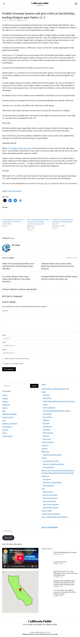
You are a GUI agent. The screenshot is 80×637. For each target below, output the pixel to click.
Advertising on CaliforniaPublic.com (55, 389)
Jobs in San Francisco (51, 504)
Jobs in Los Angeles (50, 495)
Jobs (43, 488)
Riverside (46, 423)
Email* (4, 342)
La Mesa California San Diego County (57, 411)
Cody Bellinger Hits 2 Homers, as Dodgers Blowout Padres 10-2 (13, 221)
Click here (47, 183)
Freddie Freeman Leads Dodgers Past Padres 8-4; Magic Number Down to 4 (62, 222)
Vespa (4, 433)
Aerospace (47, 479)
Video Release (7, 436)
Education (45, 451)
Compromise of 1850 (51, 461)
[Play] (5, 566)
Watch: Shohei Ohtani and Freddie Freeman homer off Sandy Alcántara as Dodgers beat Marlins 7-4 (38, 223)
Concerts (45, 445)
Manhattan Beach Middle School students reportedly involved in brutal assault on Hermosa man (64, 582)
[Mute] (32, 566)
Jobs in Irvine (48, 492)
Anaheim (46, 395)
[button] (20, 590)
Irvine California (49, 407)
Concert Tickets (48, 442)
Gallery (5, 408)
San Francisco (48, 433)
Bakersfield (47, 398)
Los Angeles (47, 417)
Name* (4, 335)
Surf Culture (7, 426)
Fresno (45, 404)
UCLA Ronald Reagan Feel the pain (65, 552)
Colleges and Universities (52, 455)
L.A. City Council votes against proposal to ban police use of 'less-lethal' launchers (65, 592)
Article (4, 395)
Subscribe (8, 538)
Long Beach (47, 414)
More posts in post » (72, 257)
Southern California (9, 423)
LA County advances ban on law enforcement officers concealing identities (16, 279)
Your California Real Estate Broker (54, 517)
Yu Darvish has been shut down (20, 148)
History (44, 458)
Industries (45, 476)
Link (3, 411)
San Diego (46, 429)
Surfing (5, 430)
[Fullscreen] (36, 566)
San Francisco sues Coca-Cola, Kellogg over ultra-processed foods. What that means (65, 573)
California (6, 404)
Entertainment (48, 485)
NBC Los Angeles (14, 191)
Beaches (5, 398)
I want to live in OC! (60, 562)
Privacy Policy (47, 510)
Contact (45, 448)
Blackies (5, 401)
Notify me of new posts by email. (14, 363)
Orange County (8, 417)
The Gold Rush (48, 467)
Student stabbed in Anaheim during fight (19, 289)
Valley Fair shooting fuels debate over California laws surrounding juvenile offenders (18, 266)
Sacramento (47, 426)
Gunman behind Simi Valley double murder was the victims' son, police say (59, 277)
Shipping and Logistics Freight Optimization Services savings (40, 634)
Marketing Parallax (9, 414)
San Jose (46, 436)
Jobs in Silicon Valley (50, 507)
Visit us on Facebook (50, 527)
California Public (40, 3)
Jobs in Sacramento (50, 498)
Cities (44, 392)
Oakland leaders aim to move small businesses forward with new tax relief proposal (57, 266)
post (4, 420)
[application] (20, 558)
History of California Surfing (53, 464)
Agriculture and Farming (52, 482)
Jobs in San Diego (49, 501)
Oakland (46, 420)
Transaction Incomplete (51, 514)
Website (4, 349)
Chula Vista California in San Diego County (59, 401)
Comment (5, 310)
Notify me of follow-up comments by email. (17, 358)
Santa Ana (47, 439)
